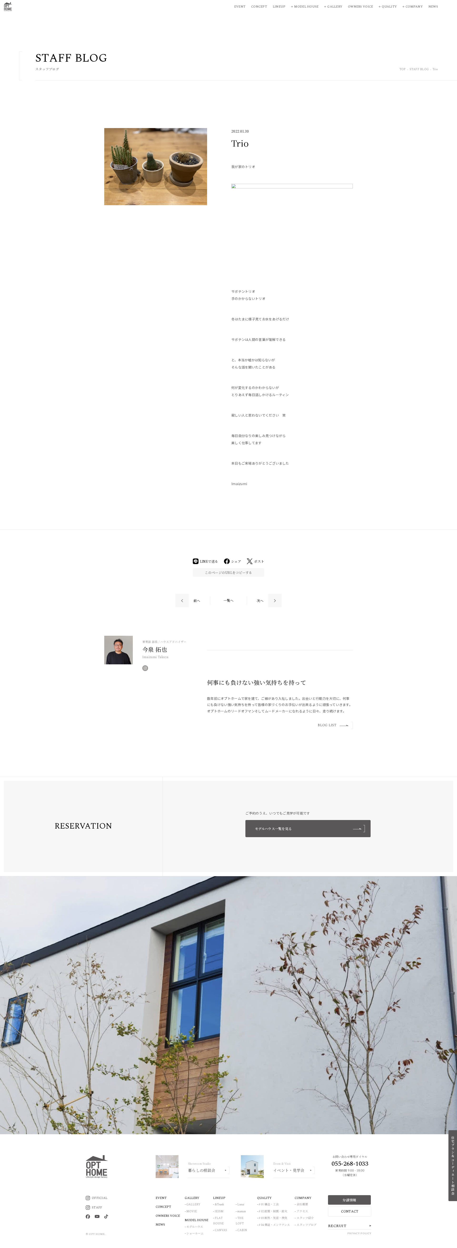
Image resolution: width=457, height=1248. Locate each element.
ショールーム (195, 1233)
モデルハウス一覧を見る (273, 828)
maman (241, 1211)
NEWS (160, 1224)
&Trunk (219, 1204)
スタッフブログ (307, 1225)
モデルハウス (194, 1227)
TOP (402, 70)
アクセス (302, 1211)
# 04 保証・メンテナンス (274, 1225)
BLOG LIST (327, 725)
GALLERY (193, 1204)
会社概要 (302, 1204)
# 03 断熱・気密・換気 (273, 1218)
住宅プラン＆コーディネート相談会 (453, 1165)
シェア (236, 561)
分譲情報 (349, 1200)
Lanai (240, 1204)
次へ (260, 600)
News (433, 6)
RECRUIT (337, 1226)
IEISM (219, 1211)
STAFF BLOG (419, 70)
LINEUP (219, 1198)
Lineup (279, 6)
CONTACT (349, 1211)
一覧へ (229, 600)
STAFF (97, 1207)
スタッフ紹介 (305, 1218)
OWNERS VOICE (168, 1215)
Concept (259, 6)
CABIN (242, 1230)
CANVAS (221, 1230)
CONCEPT (163, 1206)
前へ (197, 600)
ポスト (259, 561)
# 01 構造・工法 (269, 1204)
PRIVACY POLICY (359, 1233)
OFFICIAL (99, 1198)
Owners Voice (360, 6)
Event (239, 6)
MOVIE (191, 1211)
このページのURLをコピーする (228, 572)
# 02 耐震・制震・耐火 (273, 1211)
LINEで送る (209, 561)
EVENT (161, 1198)
